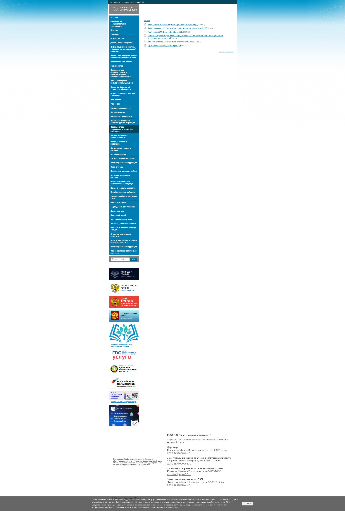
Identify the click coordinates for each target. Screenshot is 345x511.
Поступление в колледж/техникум (123, 402)
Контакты (115, 34)
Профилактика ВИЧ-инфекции (120, 143)
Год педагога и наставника (123, 207)
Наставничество (118, 112)
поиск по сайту (128, 2)
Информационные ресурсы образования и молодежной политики (123, 49)
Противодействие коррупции (124, 163)
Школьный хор (117, 211)
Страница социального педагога (121, 235)
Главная (114, 17)
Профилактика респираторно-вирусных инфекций (122, 129)
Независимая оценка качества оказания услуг (122, 183)
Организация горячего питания (121, 149)
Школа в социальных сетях (123, 188)
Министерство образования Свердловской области (121, 345)
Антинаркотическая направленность (120, 136)
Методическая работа (121, 108)
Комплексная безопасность (123, 158)
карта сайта (141, 2)
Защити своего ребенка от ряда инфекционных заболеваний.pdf (177, 28)
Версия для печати (226, 52)
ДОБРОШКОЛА (117, 38)
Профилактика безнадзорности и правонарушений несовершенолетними (121, 73)
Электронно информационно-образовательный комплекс (124, 56)
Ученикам (115, 104)
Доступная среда (118, 154)
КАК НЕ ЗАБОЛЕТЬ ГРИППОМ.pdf (165, 32)
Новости (114, 30)
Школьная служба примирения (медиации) (122, 82)
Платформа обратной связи (123, 192)
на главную (115, 2)
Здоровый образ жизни (121, 219)
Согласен (247, 504)
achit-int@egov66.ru (179, 452)
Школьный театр (118, 203)
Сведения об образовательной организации (118, 24)
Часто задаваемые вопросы (123, 223)
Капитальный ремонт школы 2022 (124, 197)
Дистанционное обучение (122, 43)
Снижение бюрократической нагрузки (124, 252)
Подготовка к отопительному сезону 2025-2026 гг (124, 241)
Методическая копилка (121, 116)
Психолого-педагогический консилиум (123, 94)
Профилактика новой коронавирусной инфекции (123, 121)
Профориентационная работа (124, 171)
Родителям (116, 100)
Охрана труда (117, 167)
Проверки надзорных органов (120, 176)
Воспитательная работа (121, 62)
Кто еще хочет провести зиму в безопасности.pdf (170, 42)
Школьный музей (118, 215)
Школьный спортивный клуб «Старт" (123, 229)
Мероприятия (117, 66)
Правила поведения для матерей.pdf (164, 45)
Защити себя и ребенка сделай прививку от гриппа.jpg (173, 24)
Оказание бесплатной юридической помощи (121, 88)
